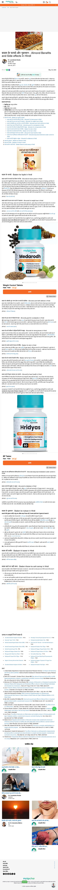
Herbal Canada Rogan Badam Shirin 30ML (15, 646)
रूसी (51, 366)
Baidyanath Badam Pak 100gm (38, 646)
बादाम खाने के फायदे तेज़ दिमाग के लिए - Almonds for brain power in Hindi (24, 119)
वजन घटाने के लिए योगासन (15, 536)
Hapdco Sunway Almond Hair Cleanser (14, 660)
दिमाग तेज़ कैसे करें (10, 196)
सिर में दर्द (46, 528)
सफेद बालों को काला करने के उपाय (14, 370)
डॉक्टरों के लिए (5, 867)
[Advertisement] (29, 20)
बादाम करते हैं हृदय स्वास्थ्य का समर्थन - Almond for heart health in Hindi (24, 133)
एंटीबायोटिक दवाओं (44, 520)
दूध (35, 95)
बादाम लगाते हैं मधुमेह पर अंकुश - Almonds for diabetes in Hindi (22, 138)
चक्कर (51, 528)
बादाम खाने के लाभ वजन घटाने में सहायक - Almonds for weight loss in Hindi (25, 121)
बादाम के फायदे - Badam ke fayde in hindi (14, 117)
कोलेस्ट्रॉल (21, 476)
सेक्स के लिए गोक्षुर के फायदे (38, 767)
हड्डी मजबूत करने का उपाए (12, 341)
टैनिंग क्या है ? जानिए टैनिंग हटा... (40, 846)
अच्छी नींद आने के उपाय (11, 584)
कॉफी (23, 93)
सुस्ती (7, 530)
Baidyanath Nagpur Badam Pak (12, 651)
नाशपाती (25, 85)
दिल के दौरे (34, 378)
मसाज (7, 349)
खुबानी (32, 85)
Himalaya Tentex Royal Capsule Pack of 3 (41, 637)
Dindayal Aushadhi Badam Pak (38, 640)
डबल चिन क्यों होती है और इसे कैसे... (40, 820)
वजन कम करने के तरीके (12, 211)
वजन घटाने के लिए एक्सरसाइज (25, 211)
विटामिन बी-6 (7, 188)
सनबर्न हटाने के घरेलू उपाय (12, 354)
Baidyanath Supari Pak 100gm (12, 656)
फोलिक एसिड (28, 303)
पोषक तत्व (17, 78)
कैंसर (6, 322)
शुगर (25, 488)
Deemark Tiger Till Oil (10, 640)
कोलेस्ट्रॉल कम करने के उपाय (12, 482)
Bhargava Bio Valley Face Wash (12, 654)
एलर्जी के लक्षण (30, 542)
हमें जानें (4, 861)
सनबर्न (13, 349)
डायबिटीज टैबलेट (39, 502)
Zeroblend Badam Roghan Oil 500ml (13, 664)
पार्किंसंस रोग (44, 188)
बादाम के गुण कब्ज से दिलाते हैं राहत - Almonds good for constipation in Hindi (25, 125)
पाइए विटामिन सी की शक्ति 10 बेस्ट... (11, 767)
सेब (22, 85)
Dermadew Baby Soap (36, 654)
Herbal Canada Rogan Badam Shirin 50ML (15, 642)
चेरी (28, 85)
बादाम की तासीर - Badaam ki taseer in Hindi (15, 142)
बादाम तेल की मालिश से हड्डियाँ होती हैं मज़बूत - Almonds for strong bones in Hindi (26, 127)
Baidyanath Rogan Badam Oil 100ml (39, 651)
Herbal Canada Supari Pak (11, 649)
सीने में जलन (50, 322)
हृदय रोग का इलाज (10, 386)
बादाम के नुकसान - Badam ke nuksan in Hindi (15, 140)
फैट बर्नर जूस (52, 213)
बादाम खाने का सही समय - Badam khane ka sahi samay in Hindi (19, 144)
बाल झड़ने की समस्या (29, 360)
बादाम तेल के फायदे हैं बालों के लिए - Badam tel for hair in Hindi (21, 131)
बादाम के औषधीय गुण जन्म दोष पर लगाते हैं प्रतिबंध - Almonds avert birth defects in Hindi (28, 123)
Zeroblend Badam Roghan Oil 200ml (13, 637)
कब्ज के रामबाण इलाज (11, 326)
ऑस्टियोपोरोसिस (51, 335)
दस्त (27, 528)
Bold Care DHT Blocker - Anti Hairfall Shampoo (42, 642)
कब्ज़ (23, 320)
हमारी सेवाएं (5, 865)
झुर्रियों (22, 347)
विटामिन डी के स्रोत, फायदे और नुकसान (11, 820)
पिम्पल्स (30, 351)
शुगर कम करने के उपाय (12, 498)
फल (30, 78)
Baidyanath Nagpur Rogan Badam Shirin (40, 649)
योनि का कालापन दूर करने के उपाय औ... (11, 793)
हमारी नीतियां (5, 863)
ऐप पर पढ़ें (24, 882)
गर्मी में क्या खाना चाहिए (11, 559)
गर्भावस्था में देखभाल (10, 311)
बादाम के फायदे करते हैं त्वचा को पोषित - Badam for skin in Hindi (21, 129)
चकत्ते (48, 542)
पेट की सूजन (23, 516)
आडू (20, 85)
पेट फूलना (31, 528)
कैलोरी (24, 532)
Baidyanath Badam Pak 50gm (38, 664)
